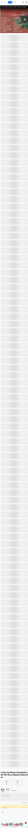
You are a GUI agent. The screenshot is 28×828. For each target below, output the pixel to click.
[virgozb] (3, 790)
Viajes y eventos (5, 795)
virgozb (7, 789)
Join (10, 2)
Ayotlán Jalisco (14, 824)
